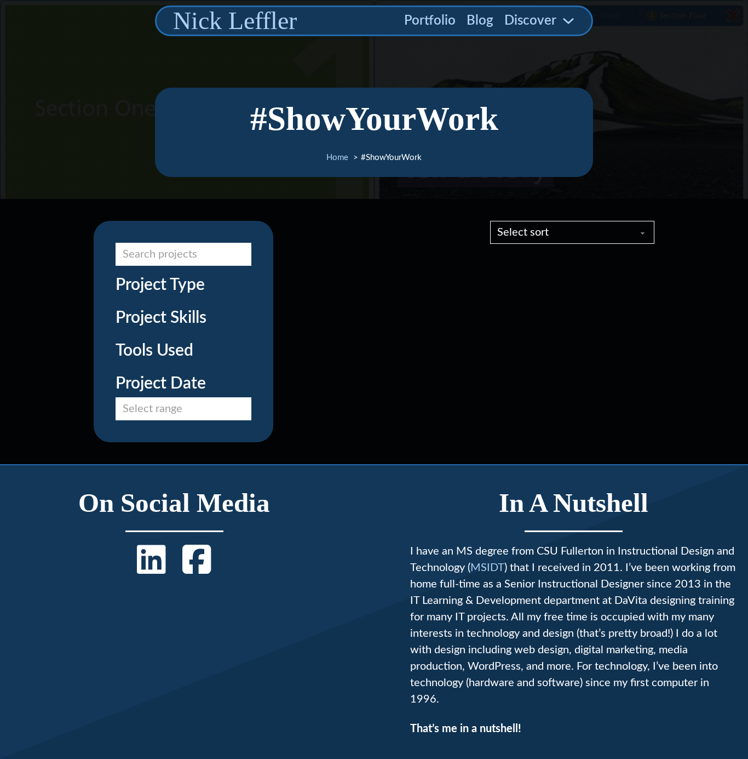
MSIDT (487, 567)
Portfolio (430, 20)
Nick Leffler (235, 21)
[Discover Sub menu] (568, 20)
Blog (480, 20)
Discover (530, 20)
